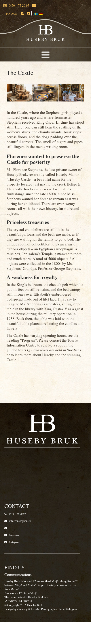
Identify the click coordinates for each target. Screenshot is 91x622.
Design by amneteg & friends (21, 609)
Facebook (14, 535)
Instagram (14, 542)
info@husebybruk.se (20, 520)
